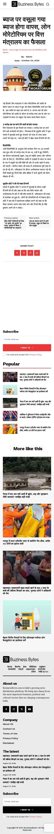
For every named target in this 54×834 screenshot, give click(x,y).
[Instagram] (14, 709)
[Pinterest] (30, 253)
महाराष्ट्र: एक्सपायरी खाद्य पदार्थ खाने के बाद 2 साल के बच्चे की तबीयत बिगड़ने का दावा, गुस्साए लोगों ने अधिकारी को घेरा (34, 377)
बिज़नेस (5, 50)
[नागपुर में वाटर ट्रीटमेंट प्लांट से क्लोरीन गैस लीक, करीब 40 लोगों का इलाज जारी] (10, 429)
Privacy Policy (35, 355)
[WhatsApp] (37, 253)
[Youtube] (29, 709)
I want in (25, 348)
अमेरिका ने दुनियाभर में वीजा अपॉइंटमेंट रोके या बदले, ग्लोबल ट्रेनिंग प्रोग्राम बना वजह (35, 416)
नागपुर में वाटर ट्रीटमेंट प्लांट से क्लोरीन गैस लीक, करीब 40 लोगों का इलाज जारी (35, 429)
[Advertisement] (27, 294)
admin (29, 57)
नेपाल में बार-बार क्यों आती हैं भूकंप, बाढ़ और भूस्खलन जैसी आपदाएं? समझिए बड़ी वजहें (35, 403)
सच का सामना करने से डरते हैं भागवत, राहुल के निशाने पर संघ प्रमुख (39, 223)
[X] (24, 253)
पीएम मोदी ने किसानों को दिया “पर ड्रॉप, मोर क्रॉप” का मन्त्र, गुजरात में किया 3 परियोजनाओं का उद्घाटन (14, 224)
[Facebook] (17, 253)
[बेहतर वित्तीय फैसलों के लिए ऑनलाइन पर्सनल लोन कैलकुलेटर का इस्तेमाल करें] (10, 390)
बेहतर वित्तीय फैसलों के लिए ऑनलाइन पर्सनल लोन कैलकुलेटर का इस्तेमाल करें (34, 390)
